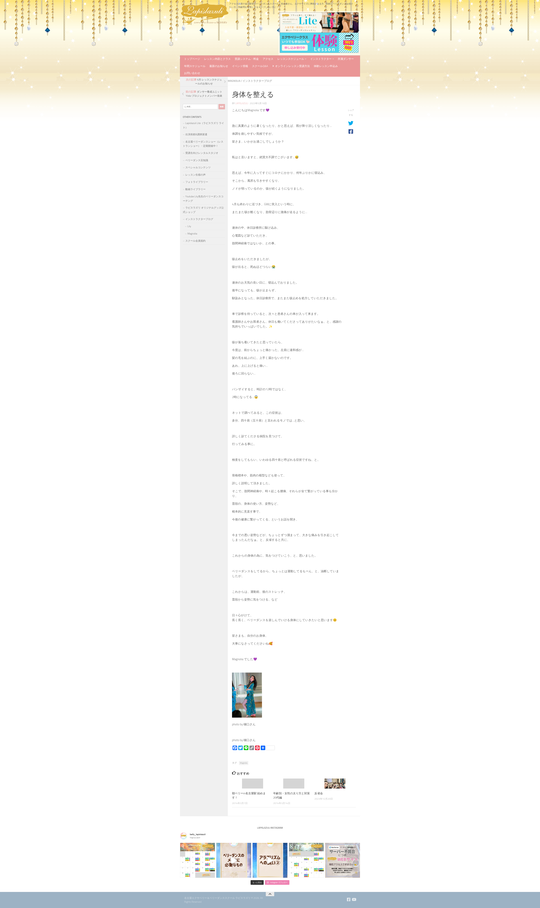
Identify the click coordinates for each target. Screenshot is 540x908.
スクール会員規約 (195, 240)
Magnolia (234, 80)
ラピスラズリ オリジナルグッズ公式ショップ (203, 210)
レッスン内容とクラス (217, 59)
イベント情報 (240, 66)
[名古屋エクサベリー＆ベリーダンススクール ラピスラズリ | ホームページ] (204, 14)
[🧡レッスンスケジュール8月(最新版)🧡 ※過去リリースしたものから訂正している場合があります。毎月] (306, 860)
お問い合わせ (192, 73)
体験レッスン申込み (326, 66)
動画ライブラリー (195, 189)
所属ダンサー (346, 59)
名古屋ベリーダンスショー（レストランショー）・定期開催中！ (203, 144)
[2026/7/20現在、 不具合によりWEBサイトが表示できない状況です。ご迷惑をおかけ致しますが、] (342, 860)
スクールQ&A (260, 66)
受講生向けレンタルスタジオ (201, 153)
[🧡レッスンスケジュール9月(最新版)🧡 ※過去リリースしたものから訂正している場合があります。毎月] (197, 860)
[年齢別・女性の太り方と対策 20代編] (293, 784)
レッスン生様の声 (195, 174)
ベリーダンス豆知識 (196, 160)
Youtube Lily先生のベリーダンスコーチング (203, 198)
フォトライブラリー (196, 182)
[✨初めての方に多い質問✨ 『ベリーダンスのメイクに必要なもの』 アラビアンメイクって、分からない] (233, 860)
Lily (189, 226)
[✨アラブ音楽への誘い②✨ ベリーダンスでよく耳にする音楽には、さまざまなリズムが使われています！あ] (270, 860)
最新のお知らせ (218, 66)
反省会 (318, 793)
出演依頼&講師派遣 (196, 134)
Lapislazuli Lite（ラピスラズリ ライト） (203, 125)
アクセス (268, 59)
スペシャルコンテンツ (198, 167)
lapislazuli (241, 103)
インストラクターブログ (257, 80)
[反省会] (335, 784)
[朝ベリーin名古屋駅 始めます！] (252, 784)
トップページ (192, 59)
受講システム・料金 (247, 59)
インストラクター (321, 59)
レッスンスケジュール (290, 59)
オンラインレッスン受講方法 (292, 66)
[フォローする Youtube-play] (354, 900)
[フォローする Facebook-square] (349, 900)
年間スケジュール (194, 66)
